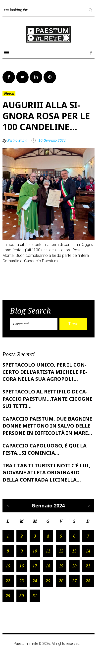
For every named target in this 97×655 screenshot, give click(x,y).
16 (21, 566)
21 (88, 566)
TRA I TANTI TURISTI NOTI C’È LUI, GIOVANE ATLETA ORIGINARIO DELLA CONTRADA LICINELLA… (46, 472)
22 (8, 581)
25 (48, 581)
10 (35, 551)
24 (35, 581)
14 (88, 551)
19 (61, 566)
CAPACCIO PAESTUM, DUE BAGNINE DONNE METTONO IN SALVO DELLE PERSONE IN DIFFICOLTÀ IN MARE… (47, 426)
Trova (73, 324)
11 (48, 551)
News (9, 93)
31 (35, 596)
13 (74, 551)
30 (21, 596)
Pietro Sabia (17, 140)
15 (8, 566)
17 (35, 566)
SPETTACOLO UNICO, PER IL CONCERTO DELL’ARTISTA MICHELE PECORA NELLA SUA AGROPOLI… (44, 371)
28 (88, 581)
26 (61, 581)
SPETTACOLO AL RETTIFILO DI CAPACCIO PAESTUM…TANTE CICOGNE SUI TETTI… (47, 398)
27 (74, 581)
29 (8, 596)
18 (48, 566)
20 (74, 566)
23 (21, 581)
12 (61, 551)
